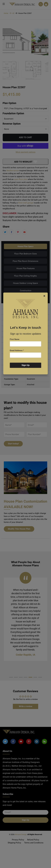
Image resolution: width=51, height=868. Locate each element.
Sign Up (26, 365)
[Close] (44, 296)
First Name (14, 339)
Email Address (17, 350)
